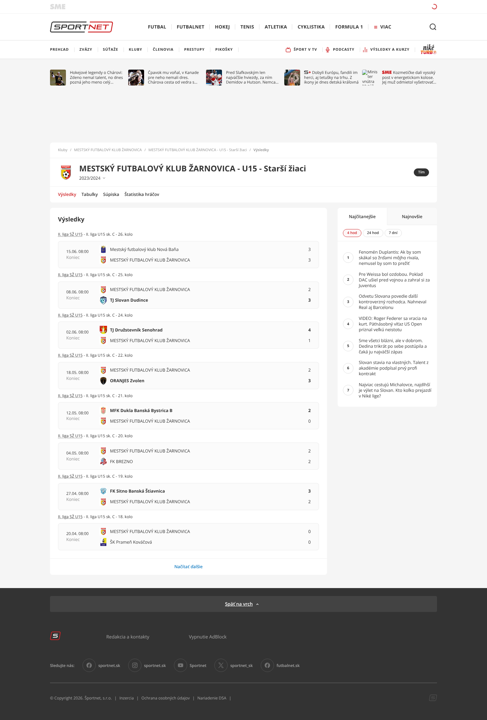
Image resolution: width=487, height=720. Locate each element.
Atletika (276, 27)
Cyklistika (311, 27)
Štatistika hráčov (142, 194)
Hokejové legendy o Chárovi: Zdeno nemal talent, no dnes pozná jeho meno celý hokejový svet (96, 77)
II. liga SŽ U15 (70, 355)
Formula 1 (349, 27)
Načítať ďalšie (188, 567)
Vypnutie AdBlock (208, 636)
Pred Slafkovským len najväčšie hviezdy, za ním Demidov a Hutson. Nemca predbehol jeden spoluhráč (251, 77)
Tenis (247, 27)
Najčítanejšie (362, 216)
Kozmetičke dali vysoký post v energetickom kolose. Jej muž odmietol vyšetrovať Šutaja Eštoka (408, 77)
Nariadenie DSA (212, 698)
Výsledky (67, 194)
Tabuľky (89, 194)
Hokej (222, 27)
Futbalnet (190, 27)
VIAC (385, 27)
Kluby (63, 150)
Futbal (157, 27)
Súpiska (111, 194)
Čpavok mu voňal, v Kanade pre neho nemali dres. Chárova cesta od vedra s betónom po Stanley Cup (173, 77)
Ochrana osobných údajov (165, 698)
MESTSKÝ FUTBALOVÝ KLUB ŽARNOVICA (108, 150)
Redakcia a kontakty (127, 636)
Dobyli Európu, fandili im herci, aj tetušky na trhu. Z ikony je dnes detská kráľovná (331, 77)
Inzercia (126, 698)
